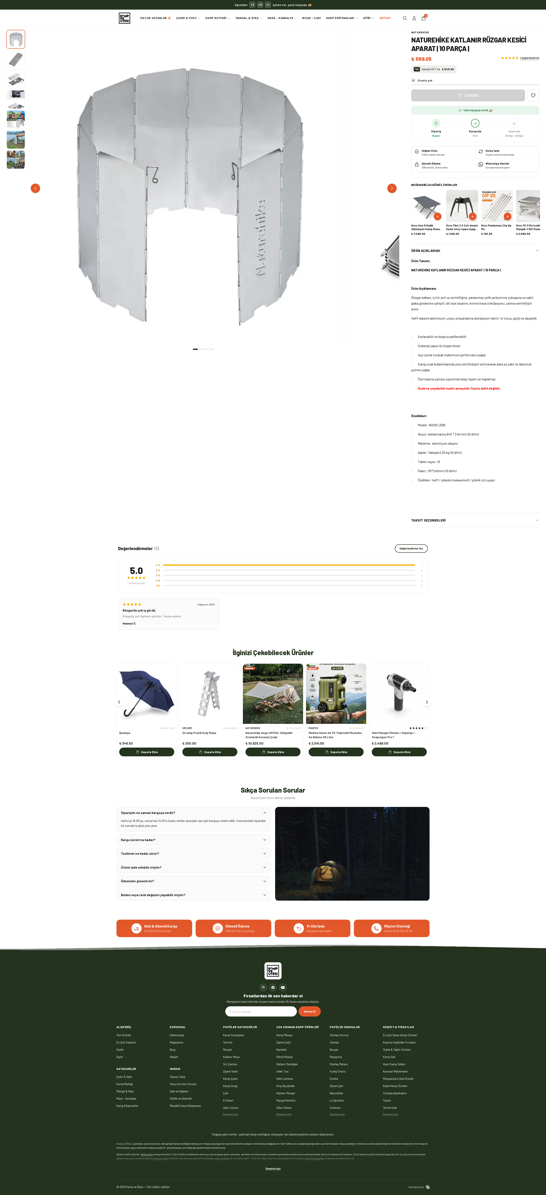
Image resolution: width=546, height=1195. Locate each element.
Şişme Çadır (283, 1042)
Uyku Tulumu (230, 1107)
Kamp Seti (389, 1057)
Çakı (225, 1093)
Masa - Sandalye (280, 18)
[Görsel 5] (16, 120)
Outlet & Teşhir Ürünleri (397, 1049)
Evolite (334, 1078)
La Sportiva (337, 1100)
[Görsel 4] (16, 99)
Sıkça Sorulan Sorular (183, 1084)
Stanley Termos (339, 1035)
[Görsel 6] (16, 140)
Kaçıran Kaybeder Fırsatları (399, 1042)
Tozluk (387, 1100)
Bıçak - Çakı (311, 18)
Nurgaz (334, 1049)
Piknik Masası (284, 1057)
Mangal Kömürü (285, 1100)
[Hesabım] (414, 18)
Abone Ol (310, 1011)
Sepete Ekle (149, 752)
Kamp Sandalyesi (233, 1035)
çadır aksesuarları (314, 1158)
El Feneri (228, 1100)
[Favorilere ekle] (533, 95)
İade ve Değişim (179, 1091)
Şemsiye (124, 733)
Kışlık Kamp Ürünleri (395, 1086)
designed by (416, 1186)
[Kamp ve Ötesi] (124, 18)
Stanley (334, 1042)
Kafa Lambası (284, 1078)
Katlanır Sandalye (287, 1064)
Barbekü (281, 1049)
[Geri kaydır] (119, 702)
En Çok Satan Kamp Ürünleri (400, 1035)
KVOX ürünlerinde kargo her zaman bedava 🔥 (272, 5)
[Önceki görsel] (35, 188)
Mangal (227, 1049)
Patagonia (336, 1057)
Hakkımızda (177, 1035)
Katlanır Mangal (285, 1093)
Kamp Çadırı (230, 1078)
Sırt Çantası (230, 1064)
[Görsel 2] (16, 59)
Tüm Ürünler (123, 1035)
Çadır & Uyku (186, 18)
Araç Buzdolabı (285, 1086)
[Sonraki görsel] (392, 188)
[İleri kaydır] (427, 702)
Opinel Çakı (336, 1086)
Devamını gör (230, 1114)
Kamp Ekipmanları (340, 18)
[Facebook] (273, 987)
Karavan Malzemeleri (395, 1071)
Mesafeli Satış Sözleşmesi (185, 1105)
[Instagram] (263, 987)
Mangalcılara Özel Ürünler (398, 1078)
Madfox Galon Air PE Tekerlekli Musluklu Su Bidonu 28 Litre (335, 735)
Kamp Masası (284, 1035)
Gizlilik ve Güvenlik (181, 1098)
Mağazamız (176, 1042)
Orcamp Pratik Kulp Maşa (199, 733)
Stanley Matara (339, 1064)
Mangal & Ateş (247, 18)
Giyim (367, 18)
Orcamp (187, 728)
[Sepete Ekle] (437, 216)
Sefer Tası (282, 1071)
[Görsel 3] (16, 79)
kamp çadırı (147, 1154)
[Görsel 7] (16, 160)
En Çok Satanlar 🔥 (155, 18)
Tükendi (471, 95)
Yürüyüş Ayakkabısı (395, 1093)
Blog (172, 1049)
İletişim (174, 1057)
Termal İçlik (390, 1107)
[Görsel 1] (16, 39)
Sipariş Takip (177, 1076)
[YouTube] (283, 987)
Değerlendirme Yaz (411, 548)
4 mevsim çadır (160, 1158)
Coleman (335, 1107)
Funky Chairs (338, 1071)
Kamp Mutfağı (216, 18)
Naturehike (420, 32)
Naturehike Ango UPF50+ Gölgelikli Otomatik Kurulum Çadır (268, 735)
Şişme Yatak (230, 1071)
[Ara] (405, 18)
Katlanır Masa (231, 1057)
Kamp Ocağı (230, 1086)
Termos (227, 1042)
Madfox (313, 728)
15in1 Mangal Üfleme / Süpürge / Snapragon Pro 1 (393, 735)
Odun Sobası (284, 1107)
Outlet (385, 18)
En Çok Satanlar (126, 1042)
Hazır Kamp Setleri (394, 1064)
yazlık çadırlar (222, 1158)
